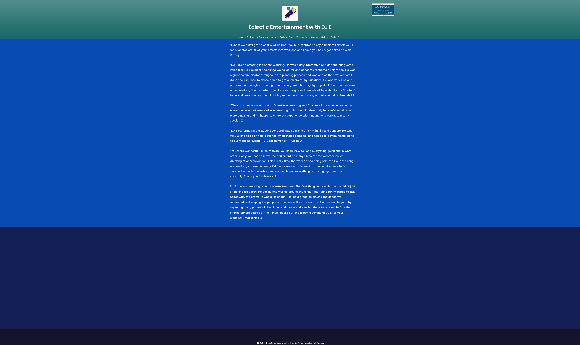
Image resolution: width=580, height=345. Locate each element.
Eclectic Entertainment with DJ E (290, 27)
